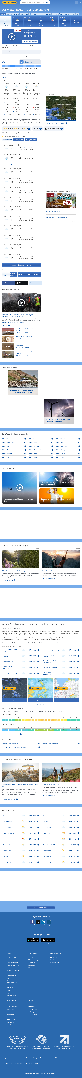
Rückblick (75, 14)
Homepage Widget (12, 975)
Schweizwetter (11, 1009)
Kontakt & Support (56, 1058)
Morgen (9, 14)
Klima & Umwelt (32, 1014)
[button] (21, 264)
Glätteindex (31, 1006)
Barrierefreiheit (18, 1063)
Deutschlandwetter (12, 1006)
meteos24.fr (10, 987)
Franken (25, 643)
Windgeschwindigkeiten (35, 960)
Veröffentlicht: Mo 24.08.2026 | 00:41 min (13, 322)
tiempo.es (9, 985)
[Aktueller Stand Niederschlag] (61, 108)
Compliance (9, 1063)
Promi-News (10, 1025)
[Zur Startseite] (10, 2)
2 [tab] (41, 705)
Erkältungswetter (33, 1012)
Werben (9, 973)
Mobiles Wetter (55, 954)
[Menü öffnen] (80, 2)
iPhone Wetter (54, 957)
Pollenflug (58, 14)
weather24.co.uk (11, 995)
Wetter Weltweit (11, 1019)
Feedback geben (38, 38)
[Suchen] (46, 2)
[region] (21, 164)
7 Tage (34, 14)
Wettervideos (11, 1000)
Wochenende (25, 14)
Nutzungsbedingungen (32, 1063)
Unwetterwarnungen (12, 962)
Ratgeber (31, 1000)
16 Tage (40, 14)
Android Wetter (54, 962)
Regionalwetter (11, 1014)
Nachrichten (10, 1004)
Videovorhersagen (12, 957)
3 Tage (16, 14)
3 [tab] (44, 705)
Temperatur (31, 962)
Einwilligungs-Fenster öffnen (40, 1058)
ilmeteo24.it (10, 990)
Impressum (66, 1058)
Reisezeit (67, 14)
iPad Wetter (53, 960)
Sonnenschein (32, 965)
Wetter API (9, 978)
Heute (3, 14)
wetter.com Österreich (13, 970)
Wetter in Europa (11, 1017)
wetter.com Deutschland (13, 965)
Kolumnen (9, 960)
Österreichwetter (11, 1012)
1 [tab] (38, 705)
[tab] (7, 139)
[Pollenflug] (76, 2)
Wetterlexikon (10, 1022)
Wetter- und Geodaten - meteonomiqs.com (13, 981)
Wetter (9, 954)
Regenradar (49, 14)
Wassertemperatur (33, 968)
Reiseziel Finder (32, 1009)
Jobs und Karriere (10, 1058)
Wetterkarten (33, 954)
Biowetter (31, 1004)
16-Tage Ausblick (76, 21)
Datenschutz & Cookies (24, 1058)
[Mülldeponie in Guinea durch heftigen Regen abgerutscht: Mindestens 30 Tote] (21, 302)
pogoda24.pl (10, 993)
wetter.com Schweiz (12, 968)
